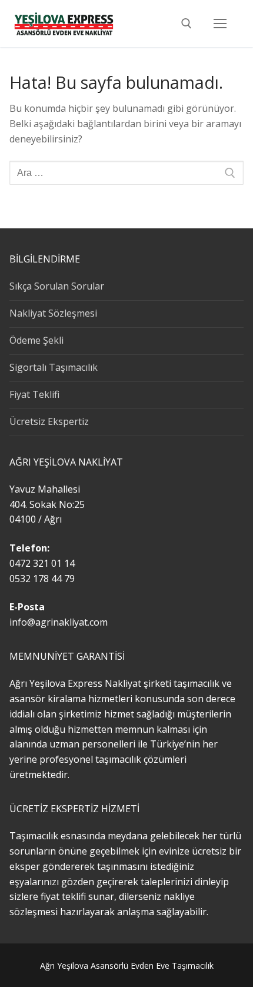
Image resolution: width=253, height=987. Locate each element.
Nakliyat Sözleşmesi (53, 313)
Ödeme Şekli (36, 340)
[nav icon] (220, 23)
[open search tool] (186, 23)
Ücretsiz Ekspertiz (49, 421)
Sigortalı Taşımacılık (53, 367)
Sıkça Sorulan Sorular (56, 286)
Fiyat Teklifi (34, 394)
